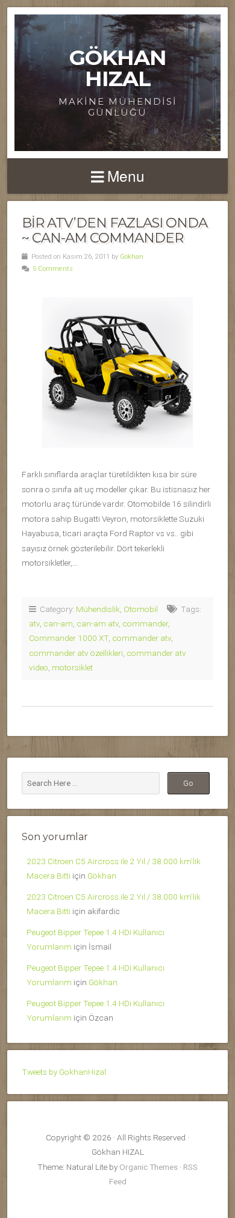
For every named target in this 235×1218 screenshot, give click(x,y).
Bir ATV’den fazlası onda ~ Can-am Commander (114, 230)
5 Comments (53, 269)
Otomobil (141, 609)
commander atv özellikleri (76, 653)
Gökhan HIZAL (117, 68)
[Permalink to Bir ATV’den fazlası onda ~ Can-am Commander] (117, 372)
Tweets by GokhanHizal (64, 1072)
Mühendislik (98, 609)
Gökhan (131, 257)
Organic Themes (148, 1167)
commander (145, 623)
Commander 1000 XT (68, 638)
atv (34, 623)
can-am (58, 623)
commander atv (141, 638)
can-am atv (98, 623)
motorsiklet (72, 667)
